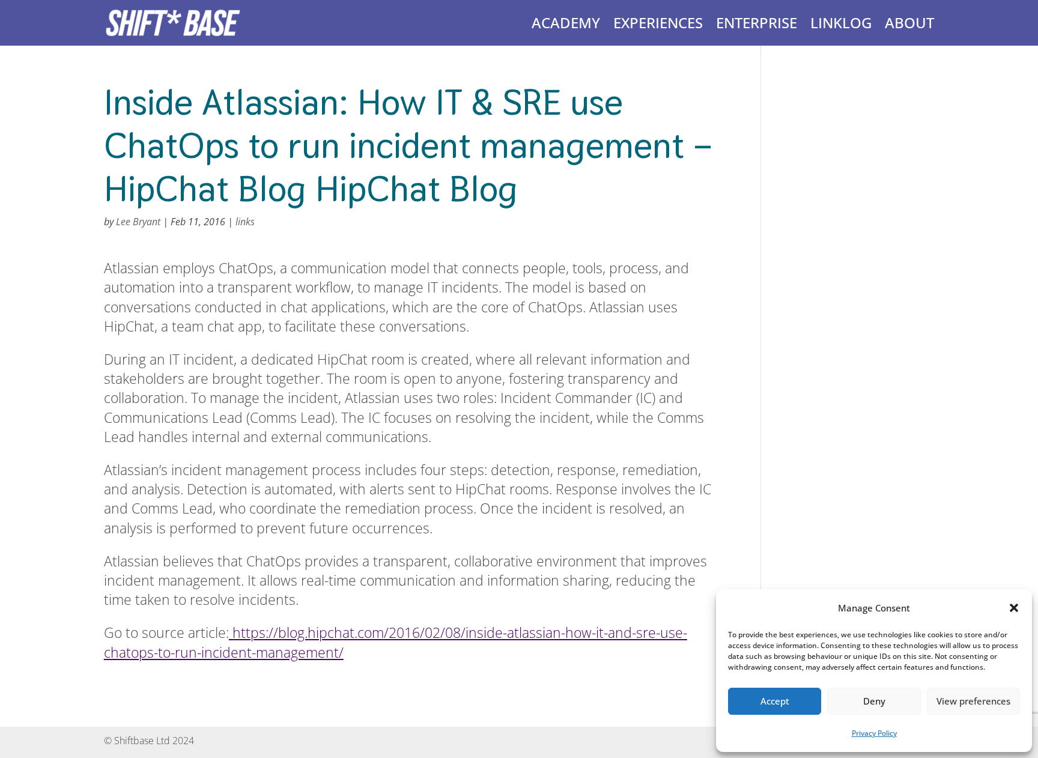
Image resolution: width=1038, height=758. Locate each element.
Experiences (658, 22)
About (909, 22)
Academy (566, 22)
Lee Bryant (138, 221)
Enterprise (756, 22)
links (245, 221)
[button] (1014, 608)
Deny (874, 701)
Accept (774, 701)
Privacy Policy (874, 733)
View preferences (973, 701)
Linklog (841, 22)
